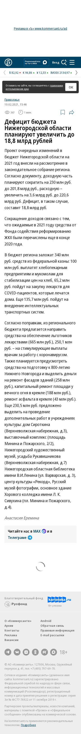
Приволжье (12, 100)
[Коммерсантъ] (8, 62)
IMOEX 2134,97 (60, 73)
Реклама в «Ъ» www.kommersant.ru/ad (40, 28)
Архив (8, 626)
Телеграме (17, 537)
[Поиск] (64, 62)
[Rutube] (44, 652)
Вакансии (11, 640)
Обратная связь (52, 626)
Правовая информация (57, 630)
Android (45, 621)
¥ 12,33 (41, 73)
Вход (55, 62)
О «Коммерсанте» (18, 621)
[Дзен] (26, 652)
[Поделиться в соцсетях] (71, 112)
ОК (71, 87)
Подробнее (28, 725)
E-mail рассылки (52, 635)
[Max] (53, 652)
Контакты (11, 630)
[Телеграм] (7, 652)
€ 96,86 (27, 73)
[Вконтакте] (17, 652)
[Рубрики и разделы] (72, 62)
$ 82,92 (13, 73)
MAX (36, 531)
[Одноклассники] (35, 652)
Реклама (10, 635)
